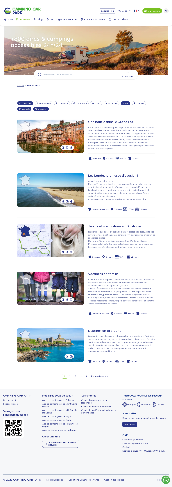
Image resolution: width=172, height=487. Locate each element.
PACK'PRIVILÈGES (94, 19)
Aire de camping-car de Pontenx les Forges (60, 425)
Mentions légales (54, 479)
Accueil (20, 85)
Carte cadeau (120, 19)
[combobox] (137, 10)
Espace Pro (107, 10)
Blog (40, 19)
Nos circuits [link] (33, 85)
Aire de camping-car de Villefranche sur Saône (60, 411)
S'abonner (130, 424)
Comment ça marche (132, 439)
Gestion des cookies (114, 479)
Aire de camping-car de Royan (57, 416)
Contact (126, 447)
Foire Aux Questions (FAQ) (135, 443)
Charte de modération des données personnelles (98, 411)
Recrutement (9, 400)
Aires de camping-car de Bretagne (59, 430)
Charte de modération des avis (96, 406)
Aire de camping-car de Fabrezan (58, 400)
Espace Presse (10, 403)
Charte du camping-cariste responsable (94, 401)
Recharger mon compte (63, 19)
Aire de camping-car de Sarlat (56, 420)
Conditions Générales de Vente (84, 479)
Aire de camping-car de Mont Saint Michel (59, 405)
